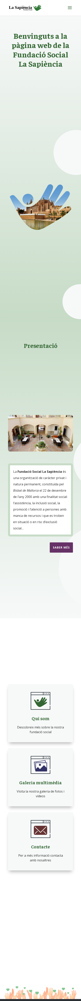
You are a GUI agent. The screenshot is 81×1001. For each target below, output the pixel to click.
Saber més (61, 547)
